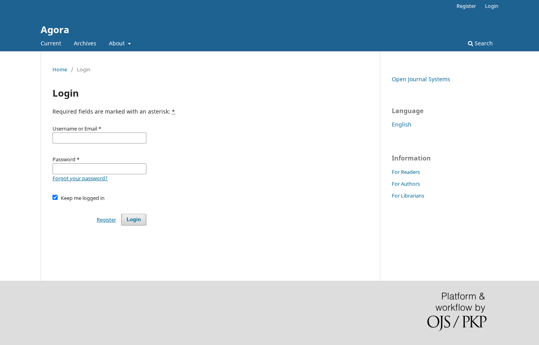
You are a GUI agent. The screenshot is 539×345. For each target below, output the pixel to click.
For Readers (406, 171)
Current (51, 43)
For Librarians (408, 195)
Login (491, 5)
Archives (85, 43)
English (402, 124)
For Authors (406, 183)
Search (483, 43)
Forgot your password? (80, 178)
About (117, 43)
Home (59, 69)
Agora (55, 29)
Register (466, 5)
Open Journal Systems (421, 79)
